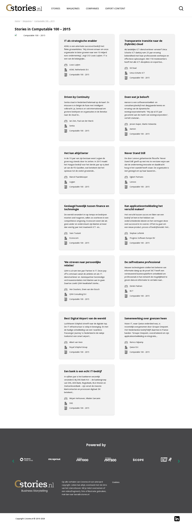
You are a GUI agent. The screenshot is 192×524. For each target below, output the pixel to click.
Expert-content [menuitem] (115, 8)
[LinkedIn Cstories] (177, 518)
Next (179, 461)
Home (17, 21)
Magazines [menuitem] (73, 8)
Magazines (27, 21)
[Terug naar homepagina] (24, 6)
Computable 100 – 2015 (44, 21)
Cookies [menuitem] (116, 482)
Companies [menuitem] (92, 8)
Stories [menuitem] (55, 8)
